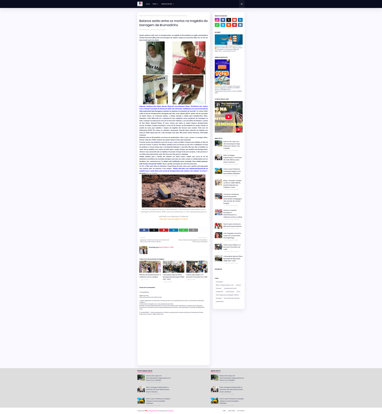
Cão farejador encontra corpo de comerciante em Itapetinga (232, 235)
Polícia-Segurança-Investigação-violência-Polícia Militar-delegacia (227, 295)
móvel (238, 291)
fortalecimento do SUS (230, 288)
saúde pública (220, 301)
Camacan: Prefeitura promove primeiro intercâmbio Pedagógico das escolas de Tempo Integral (232, 198)
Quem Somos (231, 410)
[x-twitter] (228, 20)
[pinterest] (234, 25)
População (219, 298)
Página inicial (143, 15)
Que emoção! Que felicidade (231, 298)
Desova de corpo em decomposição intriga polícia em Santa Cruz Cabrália (231, 144)
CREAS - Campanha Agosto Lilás (224, 285)
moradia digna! (230, 291)
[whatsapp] (217, 25)
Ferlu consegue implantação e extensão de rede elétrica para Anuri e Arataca (232, 158)
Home (224, 410)
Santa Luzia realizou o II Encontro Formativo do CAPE (196, 276)
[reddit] (228, 25)
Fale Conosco (241, 410)
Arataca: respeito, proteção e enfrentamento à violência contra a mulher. (232, 213)
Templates (171, 411)
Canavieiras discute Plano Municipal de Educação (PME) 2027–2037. (173, 277)
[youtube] (234, 20)
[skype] (223, 25)
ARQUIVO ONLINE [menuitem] (166, 4)
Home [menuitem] (148, 4)
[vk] (240, 25)
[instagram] (217, 20)
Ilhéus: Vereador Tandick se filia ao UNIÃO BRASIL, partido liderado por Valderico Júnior (232, 183)
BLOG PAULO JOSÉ (144, 29)
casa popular (219, 281)
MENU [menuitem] (155, 4)
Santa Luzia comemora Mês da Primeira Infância (232, 225)
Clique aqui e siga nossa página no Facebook (174, 219)
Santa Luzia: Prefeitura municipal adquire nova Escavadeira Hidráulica (232, 171)
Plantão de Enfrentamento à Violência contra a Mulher (150, 276)
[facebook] (223, 20)
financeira (218, 288)
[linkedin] (240, 20)
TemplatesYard (153, 411)
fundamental (219, 291)
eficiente (238, 285)
